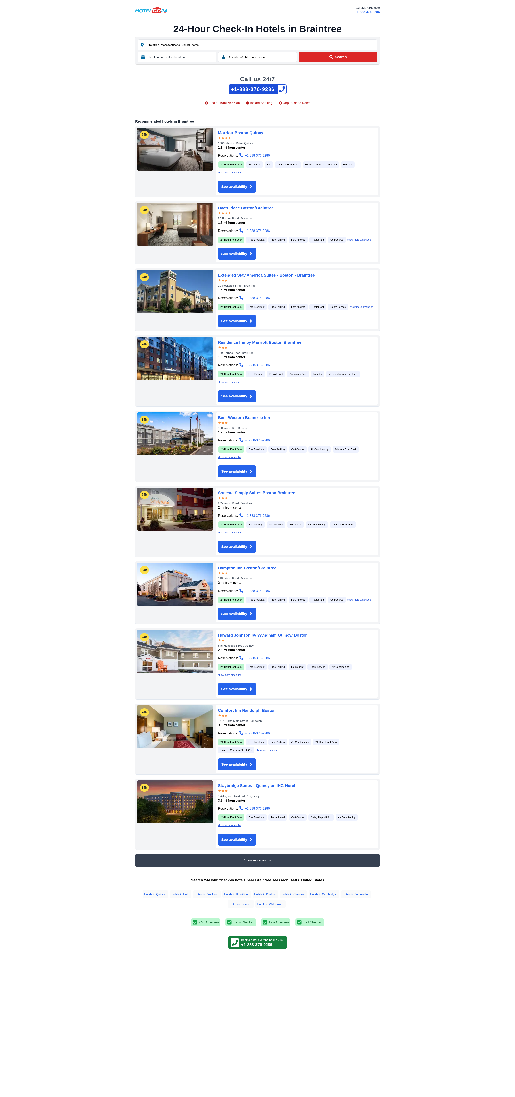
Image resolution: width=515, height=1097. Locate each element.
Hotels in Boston (264, 894)
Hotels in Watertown (269, 904)
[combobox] (261, 44)
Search (341, 57)
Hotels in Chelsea (292, 894)
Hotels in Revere (240, 904)
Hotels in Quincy (154, 894)
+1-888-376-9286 (367, 12)
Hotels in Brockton (206, 894)
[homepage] (151, 10)
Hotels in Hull (179, 894)
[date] (143, 57)
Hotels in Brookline (236, 894)
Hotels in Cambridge (323, 894)
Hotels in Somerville (355, 894)
